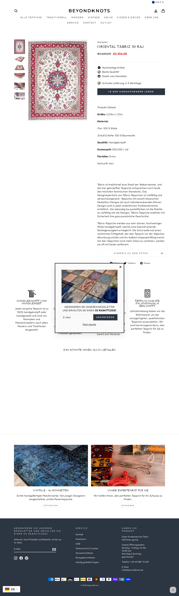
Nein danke (89, 324)
